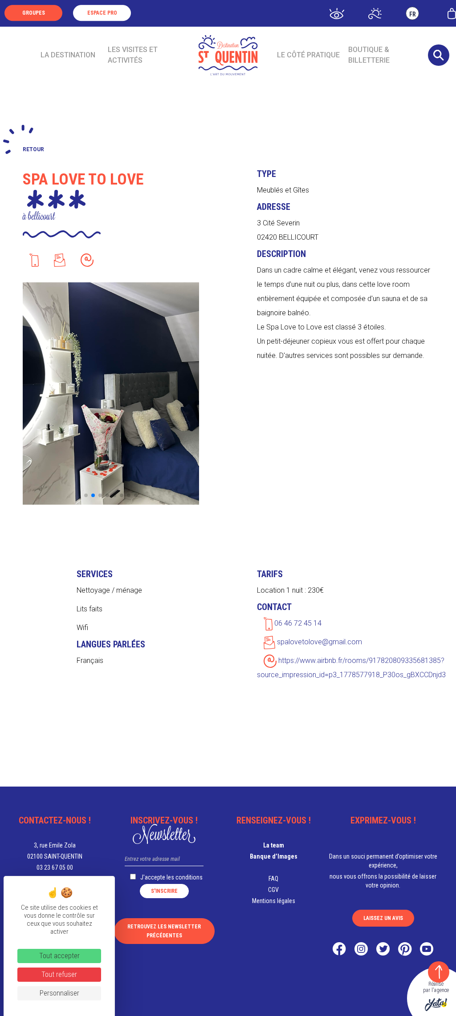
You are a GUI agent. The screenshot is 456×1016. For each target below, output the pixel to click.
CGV (273, 889)
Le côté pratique (308, 55)
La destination (68, 55)
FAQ (273, 878)
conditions (189, 877)
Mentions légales (273, 900)
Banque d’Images (273, 856)
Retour (33, 149)
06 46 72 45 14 (297, 623)
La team (273, 845)
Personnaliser (59, 993)
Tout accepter (59, 956)
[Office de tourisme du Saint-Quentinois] (228, 55)
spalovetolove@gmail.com (318, 642)
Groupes (33, 13)
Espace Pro (102, 13)
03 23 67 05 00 (55, 867)
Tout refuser (59, 974)
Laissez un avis (383, 918)
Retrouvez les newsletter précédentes (164, 931)
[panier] (452, 12)
